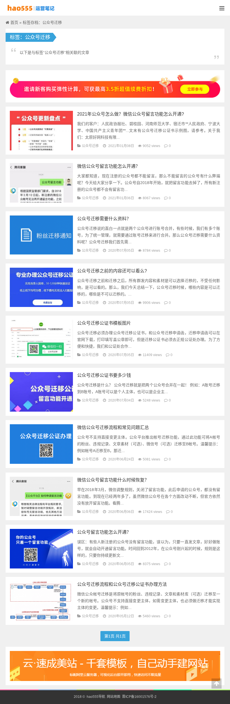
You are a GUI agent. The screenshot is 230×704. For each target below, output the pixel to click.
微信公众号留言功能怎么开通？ (108, 166)
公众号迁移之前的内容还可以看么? (112, 271)
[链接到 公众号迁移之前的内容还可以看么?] (41, 287)
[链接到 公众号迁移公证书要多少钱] (41, 391)
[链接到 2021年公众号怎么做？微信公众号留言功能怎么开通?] (41, 130)
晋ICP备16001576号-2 (139, 697)
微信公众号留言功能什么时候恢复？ (113, 480)
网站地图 (113, 697)
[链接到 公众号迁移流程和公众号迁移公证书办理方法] (41, 600)
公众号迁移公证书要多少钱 (104, 375)
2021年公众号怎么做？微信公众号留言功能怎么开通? (130, 114)
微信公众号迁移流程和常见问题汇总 (113, 427)
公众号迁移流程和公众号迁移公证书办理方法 (122, 584)
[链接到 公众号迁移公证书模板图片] (41, 339)
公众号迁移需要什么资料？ (104, 218)
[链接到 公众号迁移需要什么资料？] (41, 235)
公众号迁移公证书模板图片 (104, 323)
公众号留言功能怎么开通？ (104, 532)
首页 (14, 22)
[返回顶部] (216, 683)
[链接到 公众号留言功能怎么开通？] (41, 548)
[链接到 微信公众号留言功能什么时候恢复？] (41, 496)
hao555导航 (95, 697)
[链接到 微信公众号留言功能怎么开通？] (41, 182)
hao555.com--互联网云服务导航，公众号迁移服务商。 (34, 8)
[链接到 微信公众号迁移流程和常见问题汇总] (41, 444)
